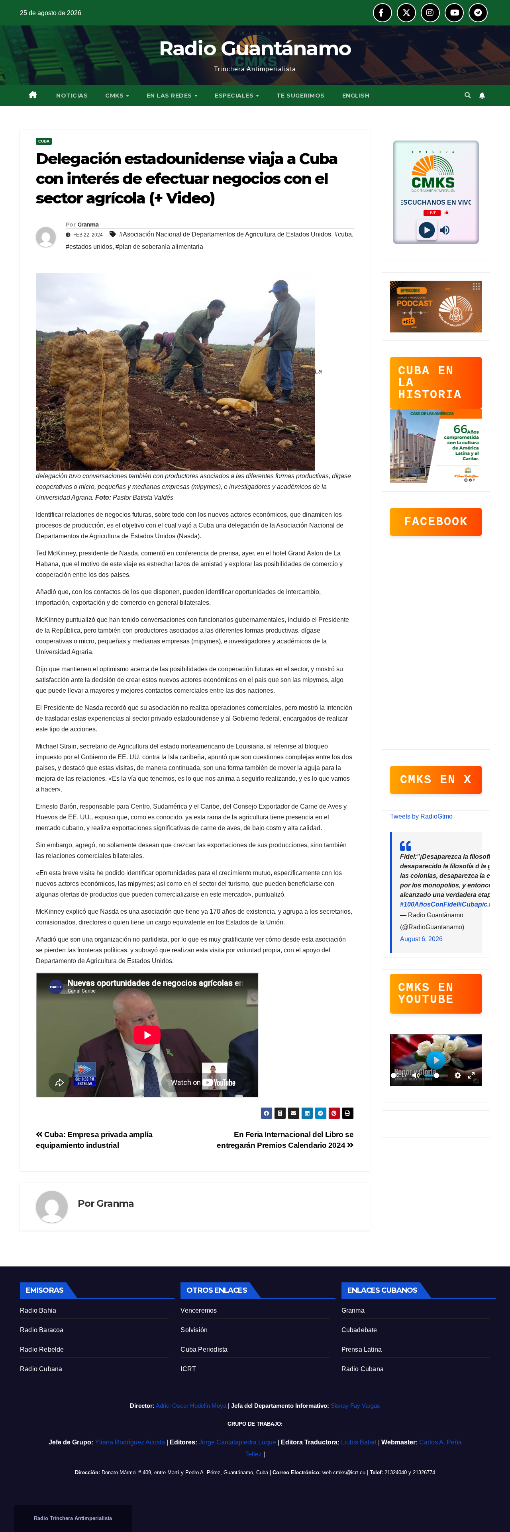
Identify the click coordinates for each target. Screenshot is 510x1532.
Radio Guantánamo (255, 48)
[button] (468, 95)
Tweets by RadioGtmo (421, 816)
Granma (353, 1310)
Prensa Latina (361, 1349)
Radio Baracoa (42, 1330)
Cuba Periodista (204, 1349)
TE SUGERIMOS (301, 95)
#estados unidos (89, 246)
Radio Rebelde (42, 1349)
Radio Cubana (41, 1369)
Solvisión (194, 1330)
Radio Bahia (38, 1310)
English (356, 95)
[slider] (393, 1075)
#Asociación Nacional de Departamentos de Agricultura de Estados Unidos (225, 234)
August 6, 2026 (421, 939)
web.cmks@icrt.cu (343, 1472)
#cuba (343, 234)
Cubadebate (359, 1330)
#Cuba (468, 904)
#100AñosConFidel (429, 904)
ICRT (188, 1369)
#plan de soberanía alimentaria (159, 246)
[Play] (427, 230)
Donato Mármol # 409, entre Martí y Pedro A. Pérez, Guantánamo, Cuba (185, 1472)
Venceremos (198, 1310)
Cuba (43, 141)
